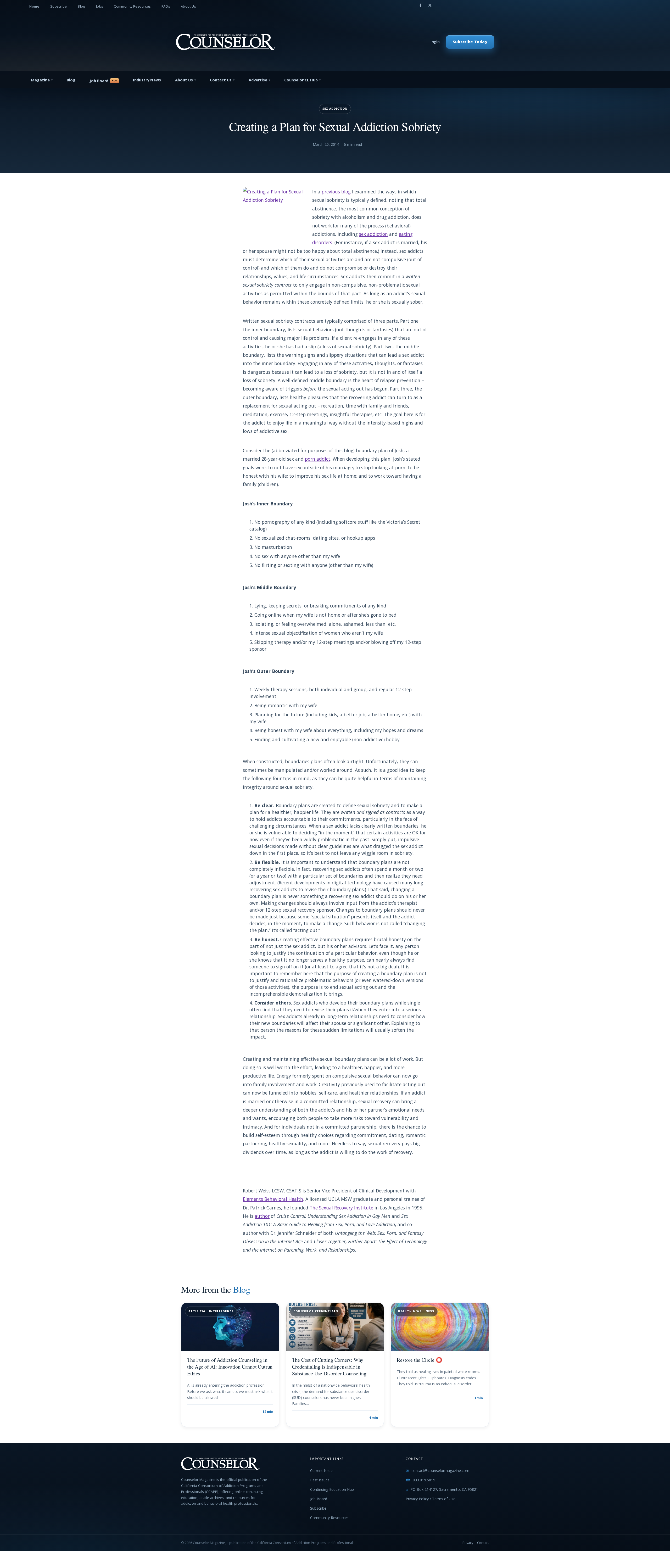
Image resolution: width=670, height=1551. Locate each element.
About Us (188, 6)
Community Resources (132, 6)
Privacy (467, 1543)
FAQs (165, 6)
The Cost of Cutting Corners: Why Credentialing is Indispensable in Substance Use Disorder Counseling (329, 1366)
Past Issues (320, 1479)
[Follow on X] (429, 5)
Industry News (147, 79)
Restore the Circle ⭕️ (419, 1359)
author (262, 1216)
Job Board (99, 80)
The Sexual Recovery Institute (341, 1207)
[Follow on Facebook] (420, 5)
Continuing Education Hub (332, 1489)
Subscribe (58, 6)
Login (434, 41)
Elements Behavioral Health (273, 1199)
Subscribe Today (470, 41)
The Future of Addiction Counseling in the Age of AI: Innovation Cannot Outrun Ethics (229, 1366)
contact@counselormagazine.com (440, 1470)
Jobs (99, 6)
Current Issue (321, 1470)
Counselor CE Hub (301, 79)
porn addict (317, 459)
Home (34, 6)
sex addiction (373, 234)
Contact (483, 1543)
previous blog (336, 191)
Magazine (40, 79)
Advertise (258, 79)
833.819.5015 (424, 1479)
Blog (81, 6)
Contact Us (221, 79)
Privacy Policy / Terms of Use (430, 1498)
